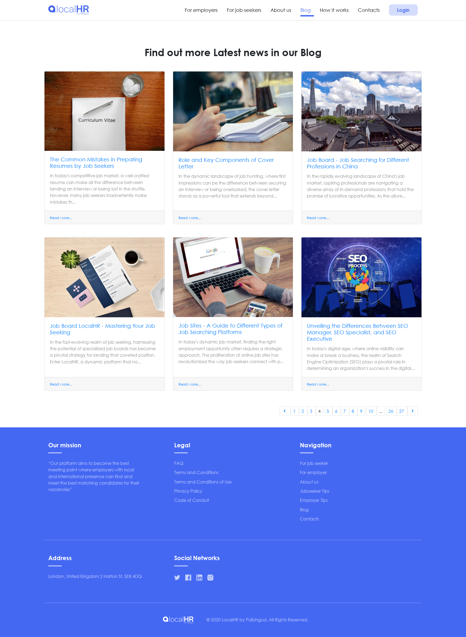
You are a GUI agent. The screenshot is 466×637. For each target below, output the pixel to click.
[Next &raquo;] (412, 411)
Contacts (369, 10)
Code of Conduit (191, 500)
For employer (313, 472)
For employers (201, 10)
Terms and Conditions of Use (203, 482)
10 (371, 411)
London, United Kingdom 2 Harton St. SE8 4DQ (95, 576)
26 (391, 411)
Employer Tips (314, 500)
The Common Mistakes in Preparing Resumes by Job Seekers (96, 162)
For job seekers (244, 10)
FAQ (178, 463)
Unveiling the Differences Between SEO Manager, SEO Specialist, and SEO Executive (357, 332)
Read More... (61, 218)
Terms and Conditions (196, 472)
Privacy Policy (188, 491)
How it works (334, 10)
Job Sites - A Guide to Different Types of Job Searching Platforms (230, 328)
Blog (305, 10)
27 (402, 411)
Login (403, 10)
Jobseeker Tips (314, 491)
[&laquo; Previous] (285, 411)
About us (280, 10)
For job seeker (314, 463)
